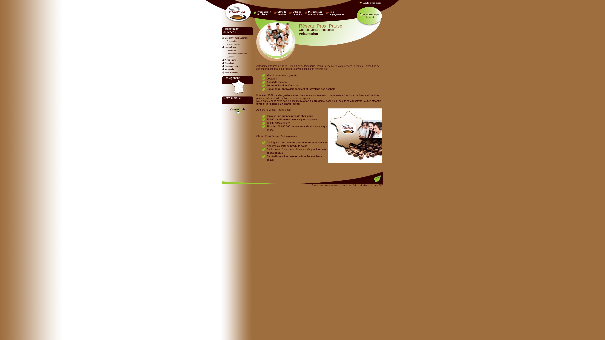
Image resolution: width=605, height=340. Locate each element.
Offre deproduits (297, 13)
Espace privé (317, 185)
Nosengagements (337, 13)
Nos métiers (230, 47)
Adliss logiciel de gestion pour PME (368, 185)
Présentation (231, 41)
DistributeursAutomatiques (315, 13)
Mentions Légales (332, 185)
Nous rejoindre (231, 72)
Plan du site (346, 185)
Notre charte (230, 60)
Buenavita (230, 57)
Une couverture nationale (236, 38)
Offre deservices (281, 13)
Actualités (229, 69)
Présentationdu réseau (264, 13)
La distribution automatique (237, 54)
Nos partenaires (232, 66)
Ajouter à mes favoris (372, 3)
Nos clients (230, 63)
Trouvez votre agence (235, 44)
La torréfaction (232, 50)
